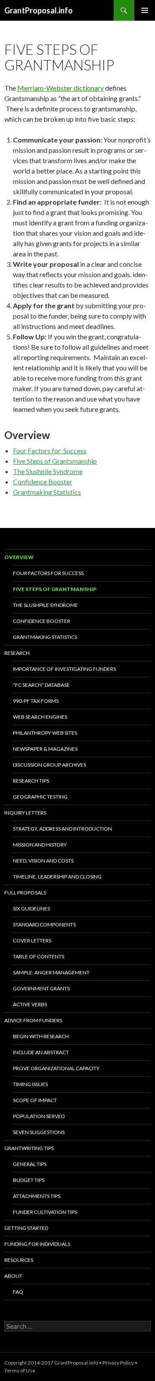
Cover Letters (32, 940)
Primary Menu (144, 10)
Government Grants (41, 988)
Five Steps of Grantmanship (54, 589)
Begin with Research (41, 1036)
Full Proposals (25, 892)
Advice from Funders (33, 1020)
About (13, 1276)
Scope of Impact (35, 1100)
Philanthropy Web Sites (45, 733)
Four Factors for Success (48, 573)
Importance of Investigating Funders (64, 669)
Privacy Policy (118, 1362)
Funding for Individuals (37, 1244)
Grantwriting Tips (29, 1148)
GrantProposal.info (38, 10)
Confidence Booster (41, 621)
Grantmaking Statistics (45, 637)
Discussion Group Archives (49, 765)
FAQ (18, 1292)
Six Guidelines (31, 908)
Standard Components (44, 924)
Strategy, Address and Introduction (62, 828)
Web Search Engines (40, 717)
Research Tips (31, 780)
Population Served (39, 1116)
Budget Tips (28, 1180)
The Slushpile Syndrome (45, 605)
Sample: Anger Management (51, 972)
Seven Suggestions (39, 1132)
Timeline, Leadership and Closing (57, 876)
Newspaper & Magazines (45, 749)
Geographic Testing (40, 796)
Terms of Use (19, 1370)
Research (17, 653)
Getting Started (26, 1228)
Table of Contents (38, 956)
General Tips (29, 1164)
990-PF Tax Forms (36, 701)
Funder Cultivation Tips (45, 1212)
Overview (19, 557)
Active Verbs (30, 1004)
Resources (18, 1260)
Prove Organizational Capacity (56, 1068)
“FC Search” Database (41, 685)
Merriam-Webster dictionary (60, 88)
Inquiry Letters (25, 812)
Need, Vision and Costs (43, 860)
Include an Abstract (41, 1052)
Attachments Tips (36, 1196)
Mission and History (40, 844)
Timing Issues (30, 1084)
